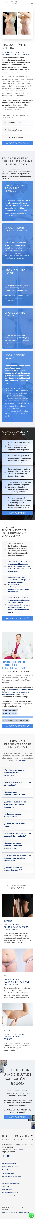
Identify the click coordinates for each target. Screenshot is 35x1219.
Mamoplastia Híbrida (8, 1173)
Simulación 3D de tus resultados (11, 1176)
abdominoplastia (8, 694)
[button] (31, 3)
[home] (9, 3)
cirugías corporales (12, 52)
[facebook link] (4, 1156)
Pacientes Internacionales (10, 1192)
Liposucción (5, 1186)
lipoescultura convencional (16, 54)
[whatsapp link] (31, 1215)
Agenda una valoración (9, 1196)
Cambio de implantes (8, 1170)
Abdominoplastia (7, 1189)
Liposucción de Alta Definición (11, 1183)
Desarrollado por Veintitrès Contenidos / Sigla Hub (15, 1212)
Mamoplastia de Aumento (9, 1163)
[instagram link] (9, 1156)
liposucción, (13, 690)
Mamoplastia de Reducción (10, 1166)
